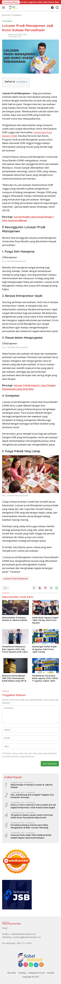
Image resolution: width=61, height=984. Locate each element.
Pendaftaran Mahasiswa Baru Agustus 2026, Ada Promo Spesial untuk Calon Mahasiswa (15, 649)
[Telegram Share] (51, 588)
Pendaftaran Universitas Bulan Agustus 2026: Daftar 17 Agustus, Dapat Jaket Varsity (45, 678)
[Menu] (4, 7)
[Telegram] (36, 965)
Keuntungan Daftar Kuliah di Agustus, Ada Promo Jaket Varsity (44, 649)
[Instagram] (25, 964)
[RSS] (41, 964)
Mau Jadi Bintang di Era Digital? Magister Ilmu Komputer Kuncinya (32, 796)
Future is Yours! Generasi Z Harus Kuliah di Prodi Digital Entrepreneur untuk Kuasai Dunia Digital (33, 806)
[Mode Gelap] (52, 7)
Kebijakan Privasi (37, 973)
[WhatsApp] (31, 964)
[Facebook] (20, 964)
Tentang (22, 973)
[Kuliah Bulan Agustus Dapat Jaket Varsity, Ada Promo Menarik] (45, 607)
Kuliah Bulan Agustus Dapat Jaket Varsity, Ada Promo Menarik (45, 620)
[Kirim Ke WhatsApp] (57, 588)
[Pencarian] (57, 7)
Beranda (12, 973)
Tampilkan (21, 81)
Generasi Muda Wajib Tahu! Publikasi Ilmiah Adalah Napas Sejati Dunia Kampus (31, 836)
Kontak (50, 973)
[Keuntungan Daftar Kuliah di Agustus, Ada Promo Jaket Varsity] (45, 636)
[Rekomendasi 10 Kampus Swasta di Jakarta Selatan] (15, 607)
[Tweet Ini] (40, 588)
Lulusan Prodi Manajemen (16, 578)
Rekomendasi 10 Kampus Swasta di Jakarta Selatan (14, 618)
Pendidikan (7, 21)
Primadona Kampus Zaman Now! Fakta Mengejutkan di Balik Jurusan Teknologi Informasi (29, 826)
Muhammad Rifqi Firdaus (17, 34)
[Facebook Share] (34, 588)
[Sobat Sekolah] (21, 7)
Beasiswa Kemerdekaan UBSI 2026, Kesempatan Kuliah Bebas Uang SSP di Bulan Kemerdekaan (14, 678)
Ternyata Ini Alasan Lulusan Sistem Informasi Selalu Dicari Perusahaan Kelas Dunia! (32, 816)
